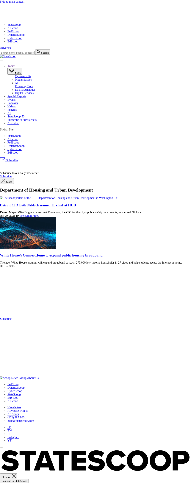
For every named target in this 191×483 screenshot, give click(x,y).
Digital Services (24, 93)
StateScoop (14, 24)
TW (9, 430)
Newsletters (14, 407)
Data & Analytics (25, 89)
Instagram (13, 437)
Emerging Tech (24, 86)
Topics (11, 66)
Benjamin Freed (29, 215)
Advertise (5, 47)
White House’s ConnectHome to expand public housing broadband (51, 255)
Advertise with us (17, 410)
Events (11, 99)
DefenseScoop (16, 34)
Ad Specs (13, 414)
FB (9, 427)
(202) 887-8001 (16, 417)
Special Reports (16, 96)
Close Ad (6, 477)
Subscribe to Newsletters (22, 119)
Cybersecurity (23, 76)
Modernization (23, 79)
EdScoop (12, 41)
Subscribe (11, 160)
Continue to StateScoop (14, 481)
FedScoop (13, 31)
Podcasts (12, 103)
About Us (33, 378)
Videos (11, 106)
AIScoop (12, 28)
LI (8, 433)
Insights (12, 109)
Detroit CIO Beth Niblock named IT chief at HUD (38, 205)
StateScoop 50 (15, 116)
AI (16, 83)
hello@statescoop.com (20, 420)
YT (9, 440)
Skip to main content (12, 1)
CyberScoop (14, 38)
